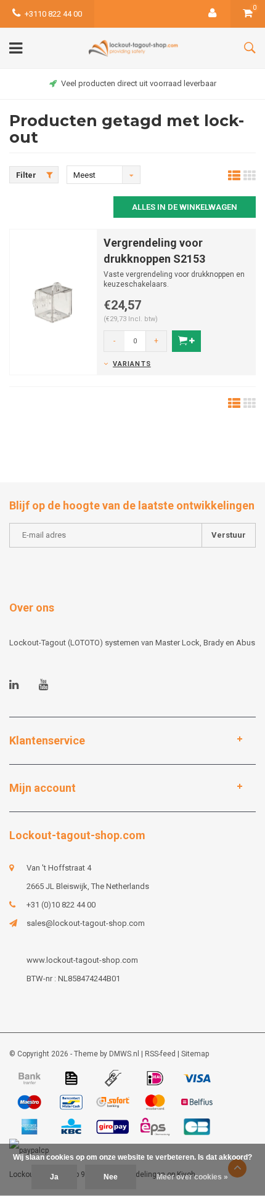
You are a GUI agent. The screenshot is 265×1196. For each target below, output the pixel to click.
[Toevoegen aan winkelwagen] (186, 341)
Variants (132, 364)
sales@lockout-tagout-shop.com (85, 923)
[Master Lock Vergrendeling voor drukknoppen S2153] (53, 301)
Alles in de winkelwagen (184, 207)
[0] (248, 13)
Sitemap (195, 1054)
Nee (111, 1177)
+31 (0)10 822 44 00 (61, 904)
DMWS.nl (124, 1054)
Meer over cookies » (192, 1177)
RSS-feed (160, 1054)
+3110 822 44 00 (53, 13)
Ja (54, 1177)
